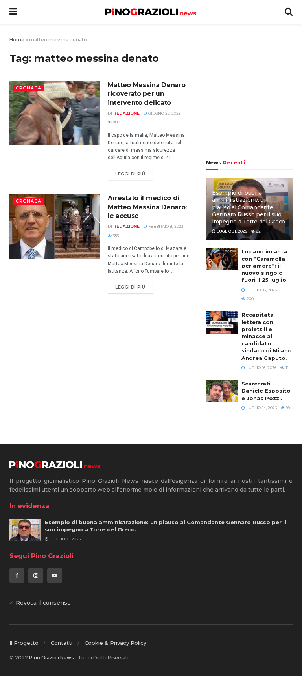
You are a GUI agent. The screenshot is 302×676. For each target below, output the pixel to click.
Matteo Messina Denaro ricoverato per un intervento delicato (146, 93)
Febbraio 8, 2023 (165, 226)
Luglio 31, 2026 (231, 231)
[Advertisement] (249, 92)
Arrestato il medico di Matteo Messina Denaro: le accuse (147, 207)
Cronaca (28, 88)
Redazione (126, 113)
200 (249, 298)
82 (258, 231)
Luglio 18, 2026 (261, 289)
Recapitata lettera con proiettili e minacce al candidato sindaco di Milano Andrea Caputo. (266, 336)
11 (286, 367)
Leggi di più (130, 174)
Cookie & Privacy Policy (115, 643)
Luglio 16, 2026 (260, 367)
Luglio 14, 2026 (261, 407)
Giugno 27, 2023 (163, 113)
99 (287, 407)
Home (16, 40)
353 (115, 235)
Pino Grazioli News (51, 658)
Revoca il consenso (43, 602)
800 (116, 122)
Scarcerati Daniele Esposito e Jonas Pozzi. (266, 390)
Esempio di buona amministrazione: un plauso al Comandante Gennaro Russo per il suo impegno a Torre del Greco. (249, 207)
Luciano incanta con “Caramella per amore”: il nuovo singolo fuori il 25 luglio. (264, 265)
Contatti (61, 643)
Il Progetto (24, 643)
